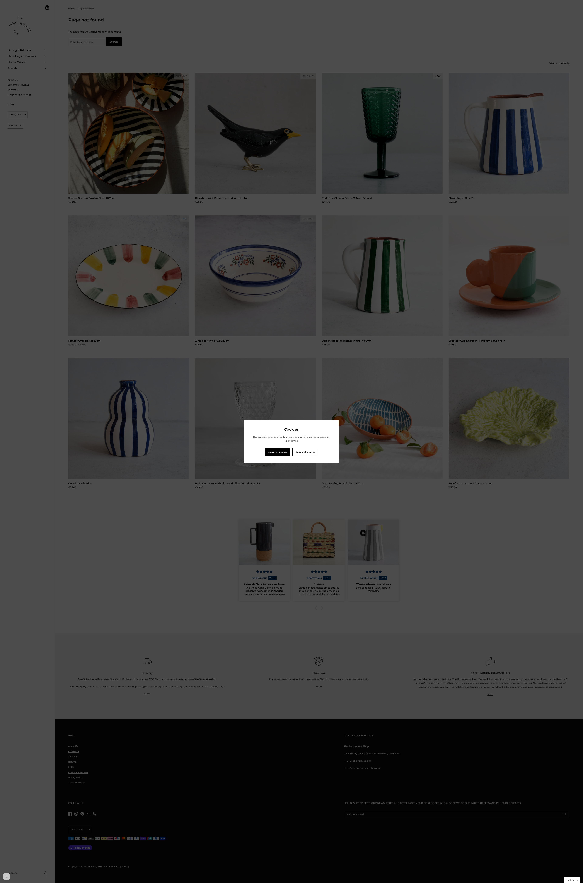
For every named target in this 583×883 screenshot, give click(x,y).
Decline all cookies (305, 452)
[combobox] (572, 880)
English (570, 880)
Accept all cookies (277, 452)
